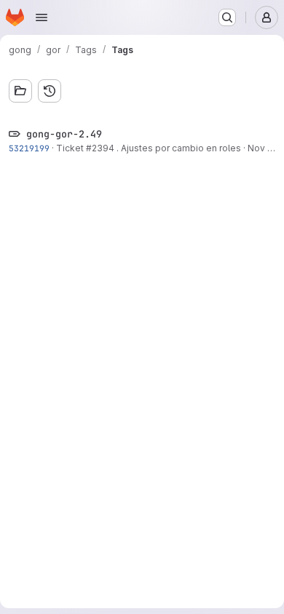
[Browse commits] (49, 91)
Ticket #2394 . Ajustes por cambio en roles (148, 148)
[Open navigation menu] (41, 17)
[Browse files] (20, 91)
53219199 (29, 148)
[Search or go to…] (227, 17)
